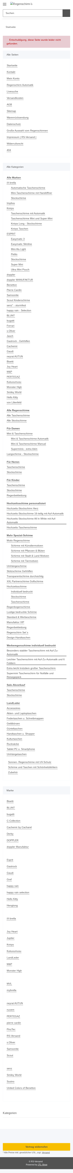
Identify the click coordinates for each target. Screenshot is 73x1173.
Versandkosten (15, 98)
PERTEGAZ (13, 376)
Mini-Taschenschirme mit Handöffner (31, 192)
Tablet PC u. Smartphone (21, 749)
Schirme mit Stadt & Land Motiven (30, 555)
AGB (9, 104)
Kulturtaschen (14, 738)
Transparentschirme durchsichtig (25, 576)
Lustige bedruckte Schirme (22, 612)
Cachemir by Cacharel (19, 827)
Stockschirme (18, 198)
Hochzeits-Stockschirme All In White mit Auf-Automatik (31, 520)
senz (9, 1068)
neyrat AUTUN (15, 356)
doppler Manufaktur (18, 846)
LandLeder (13, 957)
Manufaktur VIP (15, 622)
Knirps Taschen (19, 228)
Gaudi (10, 351)
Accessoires (13, 708)
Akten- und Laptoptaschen (21, 713)
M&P (9, 371)
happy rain (13, 885)
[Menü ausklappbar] (4, 3)
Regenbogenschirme (18, 606)
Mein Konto (13, 78)
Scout (10, 1055)
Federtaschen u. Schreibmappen (25, 718)
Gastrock (12, 866)
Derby (10, 833)
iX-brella (11, 182)
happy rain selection (18, 892)
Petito (14, 254)
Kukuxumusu (14, 381)
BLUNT (11, 315)
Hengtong (12, 905)
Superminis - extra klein (24, 448)
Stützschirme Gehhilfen (20, 571)
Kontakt (11, 71)
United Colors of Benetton (21, 1088)
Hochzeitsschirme (17, 586)
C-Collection (13, 820)
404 (9, 150)
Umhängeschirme (17, 566)
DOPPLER (12, 840)
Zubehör (13, 772)
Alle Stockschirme (17, 420)
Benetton (12, 284)
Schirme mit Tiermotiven (24, 560)
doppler (11, 274)
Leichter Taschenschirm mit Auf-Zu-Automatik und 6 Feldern (36, 661)
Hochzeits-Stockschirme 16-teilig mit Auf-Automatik (35, 513)
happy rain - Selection (19, 310)
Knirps (10, 208)
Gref (9, 879)
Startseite (12, 65)
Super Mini (17, 264)
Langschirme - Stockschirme (23, 454)
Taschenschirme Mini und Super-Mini (31, 218)
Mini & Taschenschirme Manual (28, 443)
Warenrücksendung (18, 117)
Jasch (10, 336)
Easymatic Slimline (21, 244)
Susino (10, 1081)
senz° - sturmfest (16, 305)
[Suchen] (66, 13)
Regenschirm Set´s (17, 632)
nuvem (10, 1009)
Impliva (11, 203)
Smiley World (14, 392)
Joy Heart (12, 366)
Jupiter (10, 938)
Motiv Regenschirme (18, 540)
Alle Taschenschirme (18, 415)
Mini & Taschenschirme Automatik (30, 438)
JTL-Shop (42, 1164)
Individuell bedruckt (22, 591)
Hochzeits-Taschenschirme (22, 527)
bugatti (10, 320)
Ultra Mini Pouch (20, 269)
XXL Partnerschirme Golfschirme (25, 581)
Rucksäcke (13, 743)
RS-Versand (13, 1035)
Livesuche (12, 91)
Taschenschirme (16, 467)
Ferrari (10, 325)
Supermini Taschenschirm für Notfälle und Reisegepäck (30, 675)
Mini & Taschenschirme (20, 433)
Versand (46, 1152)
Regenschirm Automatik (20, 84)
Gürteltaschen (15, 728)
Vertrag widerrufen (37, 1146)
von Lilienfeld (14, 402)
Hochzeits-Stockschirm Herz (22, 508)
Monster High (14, 387)
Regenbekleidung (16, 495)
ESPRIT (11, 233)
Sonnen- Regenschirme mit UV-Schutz (29, 762)
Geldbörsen (13, 723)
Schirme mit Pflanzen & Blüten (28, 550)
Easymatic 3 (18, 238)
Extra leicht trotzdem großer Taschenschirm (31, 668)
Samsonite (13, 295)
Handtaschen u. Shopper (21, 733)
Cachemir (12, 346)
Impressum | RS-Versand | (21, 137)
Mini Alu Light (18, 249)
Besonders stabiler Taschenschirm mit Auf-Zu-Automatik (32, 652)
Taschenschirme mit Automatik (28, 213)
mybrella (11, 990)
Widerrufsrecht (15, 143)
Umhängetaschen (17, 754)
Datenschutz (14, 124)
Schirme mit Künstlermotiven (27, 545)
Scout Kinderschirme (18, 300)
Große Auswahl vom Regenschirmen (27, 130)
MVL (9, 983)
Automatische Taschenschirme (28, 187)
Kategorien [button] (10, 1113)
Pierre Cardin (14, 290)
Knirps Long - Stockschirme (26, 223)
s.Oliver (11, 330)
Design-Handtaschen (18, 637)
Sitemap (11, 111)
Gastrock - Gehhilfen (18, 341)
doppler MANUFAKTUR (20, 279)
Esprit (10, 859)
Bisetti (10, 361)
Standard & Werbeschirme (21, 617)
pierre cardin (14, 1022)
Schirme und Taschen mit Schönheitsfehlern (32, 767)
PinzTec (11, 1029)
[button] (56, 3)
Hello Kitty (12, 397)
